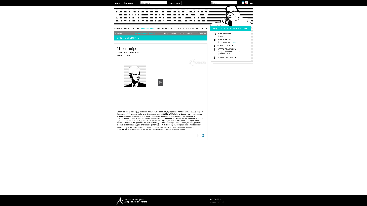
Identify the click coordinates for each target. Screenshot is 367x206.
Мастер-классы (165, 29)
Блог (188, 29)
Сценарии (202, 33)
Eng (251, 3)
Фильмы (118, 33)
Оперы (174, 33)
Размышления (121, 29)
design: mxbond (216, 202)
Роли (182, 33)
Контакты (215, 199)
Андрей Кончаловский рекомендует (230, 29)
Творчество (147, 29)
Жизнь (135, 29)
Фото (195, 29)
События (180, 29)
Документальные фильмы (144, 33)
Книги (189, 33)
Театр (165, 33)
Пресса (203, 29)
